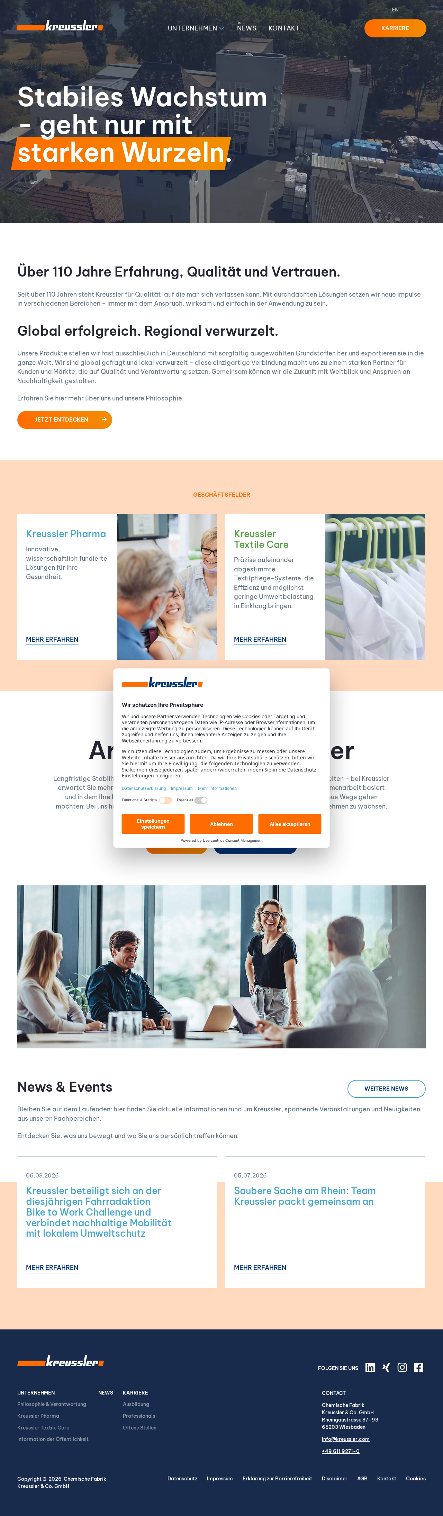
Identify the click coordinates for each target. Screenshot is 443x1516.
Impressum (220, 1479)
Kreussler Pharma (66, 534)
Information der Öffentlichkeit (53, 1439)
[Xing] (387, 1370)
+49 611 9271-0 (341, 1451)
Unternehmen (193, 28)
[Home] (60, 28)
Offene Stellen (139, 1428)
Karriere (135, 1393)
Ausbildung (136, 1404)
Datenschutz (182, 1479)
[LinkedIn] (371, 1370)
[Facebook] (420, 1370)
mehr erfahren (52, 640)
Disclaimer (334, 1479)
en (395, 9)
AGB (362, 1479)
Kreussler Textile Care (261, 539)
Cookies (416, 1479)
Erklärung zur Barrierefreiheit (277, 1479)
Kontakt (284, 28)
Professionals (139, 1416)
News (246, 28)
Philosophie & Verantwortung (51, 1404)
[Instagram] (403, 1370)
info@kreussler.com (346, 1439)
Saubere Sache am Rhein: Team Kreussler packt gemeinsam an (305, 1196)
